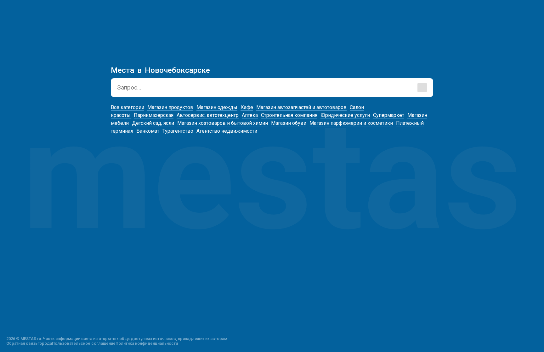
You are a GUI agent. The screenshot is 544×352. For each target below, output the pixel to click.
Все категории (127, 107)
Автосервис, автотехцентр (208, 115)
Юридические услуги (345, 115)
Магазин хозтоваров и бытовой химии (222, 123)
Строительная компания (289, 115)
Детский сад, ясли (153, 123)
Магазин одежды (216, 107)
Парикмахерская (153, 115)
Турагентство (177, 131)
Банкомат (147, 131)
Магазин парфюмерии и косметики (351, 123)
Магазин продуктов (170, 107)
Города (44, 343)
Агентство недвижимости (226, 131)
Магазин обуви (288, 123)
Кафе (247, 107)
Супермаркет (388, 115)
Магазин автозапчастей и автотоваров (301, 107)
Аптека (250, 115)
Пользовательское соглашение (84, 343)
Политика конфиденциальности (147, 343)
